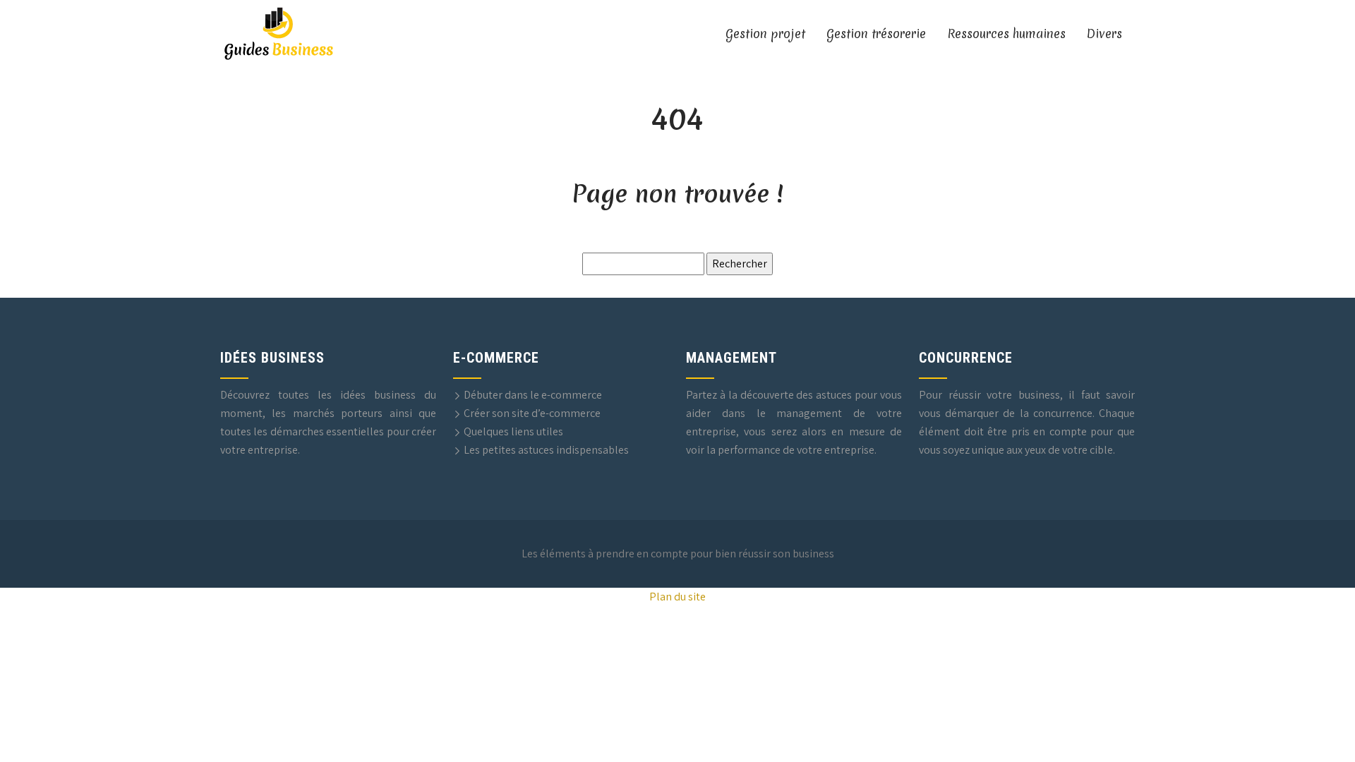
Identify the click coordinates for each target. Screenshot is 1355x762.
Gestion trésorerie (876, 33)
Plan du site (677, 596)
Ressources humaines (1006, 33)
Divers (1104, 33)
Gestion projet (765, 33)
